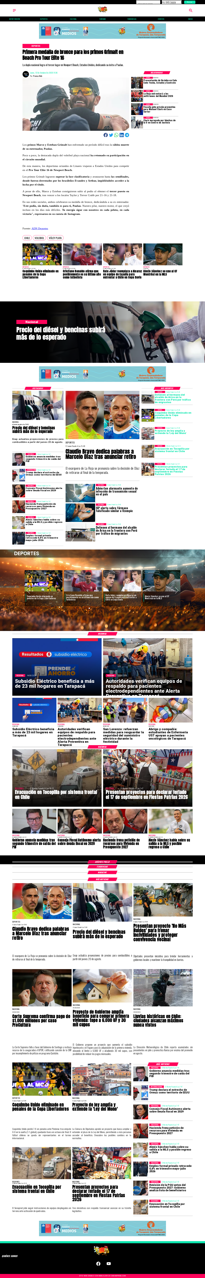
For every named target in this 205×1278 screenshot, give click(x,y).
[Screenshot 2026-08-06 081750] (125, 722)
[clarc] (137, 109)
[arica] (148, 397)
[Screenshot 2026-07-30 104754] (171, 722)
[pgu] (140, 1188)
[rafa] (43, 591)
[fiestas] (148, 469)
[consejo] (18, 491)
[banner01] (102, 39)
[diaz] (102, 438)
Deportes (33, 572)
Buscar (189, 2)
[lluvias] (163, 1006)
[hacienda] (18, 506)
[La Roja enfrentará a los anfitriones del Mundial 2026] (137, 96)
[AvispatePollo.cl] (14, 12)
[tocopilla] (148, 451)
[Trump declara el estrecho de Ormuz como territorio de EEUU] (18, 475)
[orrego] (42, 1006)
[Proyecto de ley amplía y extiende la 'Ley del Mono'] (148, 433)
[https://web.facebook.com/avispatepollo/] (98, 1265)
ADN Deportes (40, 228)
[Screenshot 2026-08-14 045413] (34, 722)
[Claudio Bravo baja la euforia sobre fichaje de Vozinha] (122, 591)
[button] (27, 237)
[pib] (18, 459)
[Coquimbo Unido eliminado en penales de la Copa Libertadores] (148, 415)
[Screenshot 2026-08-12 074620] (80, 722)
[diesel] (37, 419)
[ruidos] (163, 916)
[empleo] (18, 538)
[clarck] (137, 123)
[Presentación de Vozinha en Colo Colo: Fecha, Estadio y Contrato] (137, 83)
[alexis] (83, 591)
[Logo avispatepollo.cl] (102, 12)
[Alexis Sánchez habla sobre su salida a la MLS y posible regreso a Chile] (18, 522)
